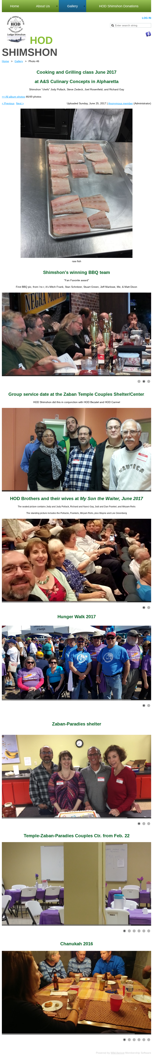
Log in (146, 17)
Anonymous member (120, 103)
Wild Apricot (117, 1052)
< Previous (8, 103)
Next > (20, 103)
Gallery (19, 61)
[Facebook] (148, 34)
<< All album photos (13, 96)
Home (5, 61)
